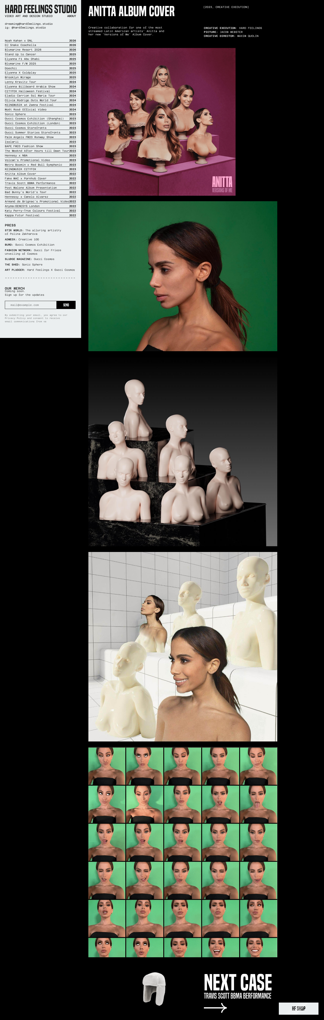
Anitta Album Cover (40, 173)
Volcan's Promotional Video (40, 160)
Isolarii (40, 141)
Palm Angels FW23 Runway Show (40, 137)
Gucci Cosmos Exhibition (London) (40, 123)
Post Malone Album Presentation (40, 187)
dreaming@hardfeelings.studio (29, 23)
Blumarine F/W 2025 (40, 63)
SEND (66, 305)
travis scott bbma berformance (237, 995)
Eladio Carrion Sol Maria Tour (40, 95)
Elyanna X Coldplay (40, 72)
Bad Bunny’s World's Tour (40, 192)
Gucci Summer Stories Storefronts (40, 132)
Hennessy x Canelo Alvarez (40, 196)
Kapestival (40, 215)
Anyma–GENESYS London (40, 206)
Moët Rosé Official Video (40, 109)
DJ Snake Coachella (40, 45)
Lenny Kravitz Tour (40, 81)
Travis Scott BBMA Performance (40, 183)
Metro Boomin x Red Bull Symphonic (40, 164)
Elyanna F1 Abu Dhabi (40, 59)
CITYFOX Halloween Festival (40, 91)
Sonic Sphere (40, 114)
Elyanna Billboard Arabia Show (40, 86)
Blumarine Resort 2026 (40, 49)
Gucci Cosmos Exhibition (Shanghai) (40, 118)
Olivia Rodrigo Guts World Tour (40, 100)
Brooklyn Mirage (40, 77)
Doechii (40, 68)
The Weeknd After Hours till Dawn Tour (40, 150)
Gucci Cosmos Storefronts (40, 127)
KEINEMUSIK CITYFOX (40, 169)
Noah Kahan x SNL (40, 40)
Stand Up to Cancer (40, 54)
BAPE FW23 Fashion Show (40, 146)
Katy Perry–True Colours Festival (40, 210)
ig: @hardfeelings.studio (25, 27)
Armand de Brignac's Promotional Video (40, 201)
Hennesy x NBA (40, 155)
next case (238, 982)
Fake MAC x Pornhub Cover (40, 178)
